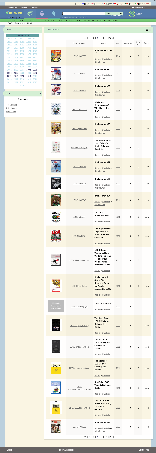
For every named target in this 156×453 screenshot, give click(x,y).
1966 (9, 48)
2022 (16, 82)
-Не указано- (12, 105)
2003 (22, 70)
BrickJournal (11, 108)
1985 (35, 57)
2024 (28, 82)
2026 (22, 85)
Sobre (9, 450)
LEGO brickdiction (79, 286)
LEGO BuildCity (79, 236)
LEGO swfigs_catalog (79, 347)
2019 (28, 79)
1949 (9, 38)
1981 (9, 57)
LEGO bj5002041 (79, 129)
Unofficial (106, 59)
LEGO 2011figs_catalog (79, 408)
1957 (16, 42)
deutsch (143, 4)
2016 (9, 79)
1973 (22, 51)
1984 (28, 57)
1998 (22, 67)
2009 (28, 73)
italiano (132, 4)
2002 (16, 70)
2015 (35, 76)
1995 (35, 64)
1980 (35, 54)
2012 (16, 76)
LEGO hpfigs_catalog (79, 326)
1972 (16, 51)
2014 (28, 76)
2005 (35, 70)
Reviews (24, 7)
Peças (54, 14)
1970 (35, 48)
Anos (8, 30)
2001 (9, 70)
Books (97, 59)
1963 (22, 45)
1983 (22, 57)
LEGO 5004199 (79, 90)
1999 (28, 67)
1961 (9, 45)
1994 (28, 64)
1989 (28, 60)
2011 (9, 76)
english (88, 4)
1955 (35, 38)
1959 (28, 42)
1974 (28, 51)
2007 (16, 73)
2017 (16, 79)
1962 (16, 45)
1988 (22, 60)
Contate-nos (144, 450)
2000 (35, 67)
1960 (35, 42)
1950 (16, 38)
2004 (28, 70)
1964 (28, 45)
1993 (22, 64)
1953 (22, 38)
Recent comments (138, 7)
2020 (35, 79)
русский (79, 4)
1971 (9, 51)
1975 (35, 51)
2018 (22, 79)
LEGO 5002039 (79, 183)
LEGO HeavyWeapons (79, 260)
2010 (35, 73)
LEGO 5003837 (79, 74)
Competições (12, 7)
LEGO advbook (79, 217)
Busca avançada (117, 16)
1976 (9, 54)
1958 (22, 42)
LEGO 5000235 (79, 427)
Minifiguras (42, 14)
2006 (9, 73)
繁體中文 (109, 4)
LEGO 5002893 (79, 56)
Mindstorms (11, 112)
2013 (22, 76)
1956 (9, 42)
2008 (22, 73)
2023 (22, 82)
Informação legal (66, 450)
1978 (22, 54)
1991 (9, 64)
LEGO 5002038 (79, 167)
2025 (35, 82)
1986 (9, 60)
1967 (16, 48)
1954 (28, 38)
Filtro (8, 93)
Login (139, 14)
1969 (28, 48)
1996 (9, 67)
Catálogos (34, 7)
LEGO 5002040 (79, 200)
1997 (16, 67)
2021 (9, 82)
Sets (30, 14)
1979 (28, 54)
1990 (35, 60)
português (121, 4)
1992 (16, 64)
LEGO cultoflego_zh (79, 306)
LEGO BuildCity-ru (79, 148)
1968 (22, 48)
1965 (35, 45)
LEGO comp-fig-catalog (79, 368)
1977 (16, 54)
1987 (16, 60)
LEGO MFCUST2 (79, 110)
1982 (16, 57)
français (99, 4)
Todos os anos (23, 35)
